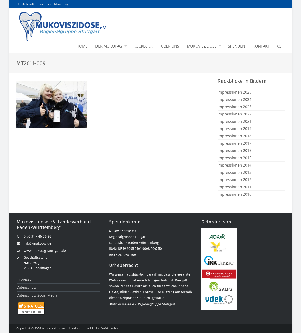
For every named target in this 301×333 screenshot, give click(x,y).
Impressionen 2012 (234, 179)
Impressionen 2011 (234, 187)
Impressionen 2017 (234, 143)
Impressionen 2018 (234, 136)
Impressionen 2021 (234, 121)
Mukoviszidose (202, 46)
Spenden (236, 46)
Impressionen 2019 (234, 128)
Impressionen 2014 (234, 165)
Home (81, 46)
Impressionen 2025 (234, 92)
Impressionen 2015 (234, 157)
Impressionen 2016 (234, 150)
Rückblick (143, 46)
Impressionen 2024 (234, 99)
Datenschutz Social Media (37, 295)
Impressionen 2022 (234, 114)
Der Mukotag (108, 46)
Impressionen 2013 (234, 172)
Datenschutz (26, 287)
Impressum (26, 279)
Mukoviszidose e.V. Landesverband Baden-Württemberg (81, 328)
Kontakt (261, 46)
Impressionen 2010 (234, 194)
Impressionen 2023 (234, 106)
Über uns (170, 46)
